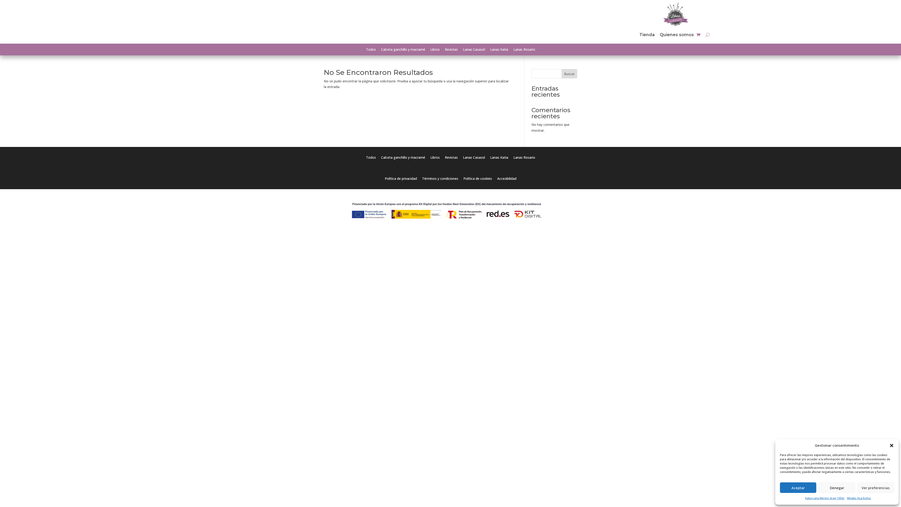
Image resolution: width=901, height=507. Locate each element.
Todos (371, 50)
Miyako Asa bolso (859, 498)
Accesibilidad (506, 179)
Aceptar (798, 487)
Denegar (837, 487)
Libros (435, 50)
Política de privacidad (401, 179)
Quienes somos (677, 34)
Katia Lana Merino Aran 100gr (825, 498)
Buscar (569, 74)
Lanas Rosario (524, 50)
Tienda (647, 34)
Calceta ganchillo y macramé (403, 50)
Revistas (451, 50)
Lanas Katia (499, 50)
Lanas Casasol (474, 50)
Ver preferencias (876, 487)
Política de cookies (477, 179)
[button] (891, 445)
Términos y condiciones (440, 179)
